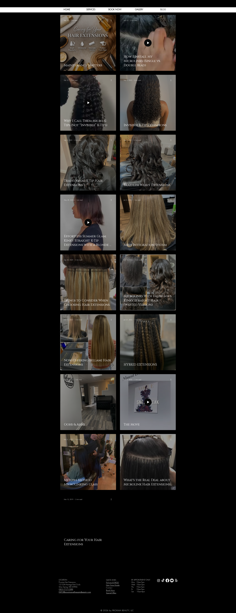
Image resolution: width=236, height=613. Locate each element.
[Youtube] (172, 580)
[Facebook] (167, 580)
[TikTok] (163, 580)
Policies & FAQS (112, 582)
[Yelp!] (176, 580)
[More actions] (112, 20)
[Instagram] (158, 580)
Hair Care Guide (113, 585)
